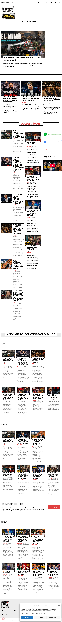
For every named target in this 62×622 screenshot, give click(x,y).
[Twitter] (43, 2)
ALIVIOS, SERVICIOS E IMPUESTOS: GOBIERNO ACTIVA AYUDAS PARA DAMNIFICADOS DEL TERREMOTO (38, 475)
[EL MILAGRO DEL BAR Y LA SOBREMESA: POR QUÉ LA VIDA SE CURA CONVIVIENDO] (51, 89)
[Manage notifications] (3, 618)
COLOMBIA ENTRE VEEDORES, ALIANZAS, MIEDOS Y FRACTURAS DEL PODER (53, 573)
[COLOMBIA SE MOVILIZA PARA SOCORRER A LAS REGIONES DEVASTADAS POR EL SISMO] (53, 469)
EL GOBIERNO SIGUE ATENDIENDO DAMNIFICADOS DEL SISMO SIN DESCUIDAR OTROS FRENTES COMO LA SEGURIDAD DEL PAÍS (18, 164)
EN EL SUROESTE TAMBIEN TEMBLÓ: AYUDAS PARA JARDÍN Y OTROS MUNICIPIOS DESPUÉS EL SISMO (32, 248)
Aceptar (27, 617)
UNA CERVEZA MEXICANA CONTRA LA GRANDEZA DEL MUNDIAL (23, 573)
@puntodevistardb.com (52, 149)
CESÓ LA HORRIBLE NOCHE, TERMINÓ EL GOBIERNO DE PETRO (52, 396)
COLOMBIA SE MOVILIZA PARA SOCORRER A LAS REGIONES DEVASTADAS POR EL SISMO (53, 475)
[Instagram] (51, 2)
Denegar (40, 617)
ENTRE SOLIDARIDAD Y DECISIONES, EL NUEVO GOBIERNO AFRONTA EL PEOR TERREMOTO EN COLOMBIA (22, 539)
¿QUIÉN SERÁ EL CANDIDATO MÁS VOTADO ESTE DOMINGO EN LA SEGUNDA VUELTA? (38, 573)
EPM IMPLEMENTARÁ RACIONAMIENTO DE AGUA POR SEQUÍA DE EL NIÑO (18, 134)
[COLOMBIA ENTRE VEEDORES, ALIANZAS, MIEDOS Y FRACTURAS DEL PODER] (53, 567)
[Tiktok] (47, 2)
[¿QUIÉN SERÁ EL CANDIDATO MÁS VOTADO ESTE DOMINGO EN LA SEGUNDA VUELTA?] (38, 567)
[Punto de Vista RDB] (8, 12)
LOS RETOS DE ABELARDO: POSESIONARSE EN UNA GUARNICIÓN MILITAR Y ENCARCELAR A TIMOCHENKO (37, 540)
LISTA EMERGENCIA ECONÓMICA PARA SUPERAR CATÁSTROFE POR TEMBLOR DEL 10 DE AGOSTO (33, 178)
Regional (25, 102)
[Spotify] (59, 2)
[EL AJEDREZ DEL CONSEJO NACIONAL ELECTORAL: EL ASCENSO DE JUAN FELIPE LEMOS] (30, 88)
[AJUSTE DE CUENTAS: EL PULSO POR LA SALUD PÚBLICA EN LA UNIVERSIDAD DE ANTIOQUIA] (6, 264)
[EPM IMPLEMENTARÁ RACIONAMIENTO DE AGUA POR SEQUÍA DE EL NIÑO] (23, 44)
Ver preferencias (53, 617)
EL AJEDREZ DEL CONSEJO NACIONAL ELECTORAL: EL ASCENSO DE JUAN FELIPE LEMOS (31, 98)
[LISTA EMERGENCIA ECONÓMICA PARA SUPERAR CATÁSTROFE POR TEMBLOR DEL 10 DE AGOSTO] (32, 171)
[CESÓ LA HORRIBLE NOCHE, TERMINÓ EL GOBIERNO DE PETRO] (53, 391)
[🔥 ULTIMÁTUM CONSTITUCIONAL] (8, 567)
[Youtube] (55, 2)
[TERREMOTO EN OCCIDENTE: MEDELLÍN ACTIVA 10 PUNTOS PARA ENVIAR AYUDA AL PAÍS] (38, 391)
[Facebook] (38, 2)
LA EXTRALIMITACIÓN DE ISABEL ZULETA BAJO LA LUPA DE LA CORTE (32, 144)
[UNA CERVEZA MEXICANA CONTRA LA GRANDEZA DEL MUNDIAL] (23, 567)
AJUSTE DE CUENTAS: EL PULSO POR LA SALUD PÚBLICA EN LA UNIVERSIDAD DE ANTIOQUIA (18, 264)
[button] (59, 605)
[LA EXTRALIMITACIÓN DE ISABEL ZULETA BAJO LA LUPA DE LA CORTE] (32, 137)
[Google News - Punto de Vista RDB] (52, 142)
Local (3, 104)
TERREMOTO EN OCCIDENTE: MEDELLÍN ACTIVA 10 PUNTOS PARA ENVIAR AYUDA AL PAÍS (38, 396)
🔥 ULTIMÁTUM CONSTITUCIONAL (6, 572)
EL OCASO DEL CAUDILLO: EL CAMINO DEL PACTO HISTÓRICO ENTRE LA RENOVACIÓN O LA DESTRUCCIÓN (33, 213)
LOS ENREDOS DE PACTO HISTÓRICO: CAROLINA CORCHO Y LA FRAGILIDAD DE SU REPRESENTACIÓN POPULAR (18, 296)
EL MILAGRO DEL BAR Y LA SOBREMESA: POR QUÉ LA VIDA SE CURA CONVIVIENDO (51, 98)
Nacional (29, 217)
